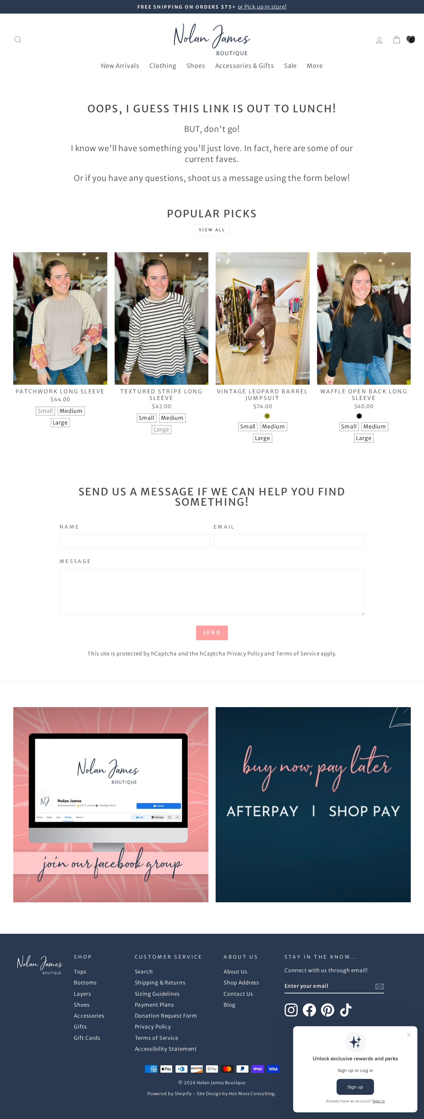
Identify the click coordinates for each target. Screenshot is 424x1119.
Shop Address (241, 982)
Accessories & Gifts (244, 66)
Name (70, 527)
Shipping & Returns (160, 982)
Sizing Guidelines (157, 994)
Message (75, 561)
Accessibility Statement (166, 1049)
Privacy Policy (245, 653)
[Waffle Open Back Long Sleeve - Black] (359, 416)
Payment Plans (154, 1005)
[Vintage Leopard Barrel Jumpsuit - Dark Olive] (267, 416)
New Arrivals (120, 66)
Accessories (89, 1016)
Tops (80, 972)
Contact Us (238, 994)
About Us (235, 972)
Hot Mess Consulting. (253, 1093)
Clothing (163, 66)
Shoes (195, 66)
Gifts (80, 1027)
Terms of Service (297, 653)
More (315, 66)
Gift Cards (87, 1038)
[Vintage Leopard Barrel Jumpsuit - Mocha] (258, 416)
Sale (290, 66)
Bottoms (85, 982)
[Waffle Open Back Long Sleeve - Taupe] (368, 416)
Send (212, 633)
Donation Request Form (166, 1016)
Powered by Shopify (169, 1093)
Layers (82, 994)
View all (212, 229)
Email (224, 527)
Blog (230, 1005)
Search (144, 972)
